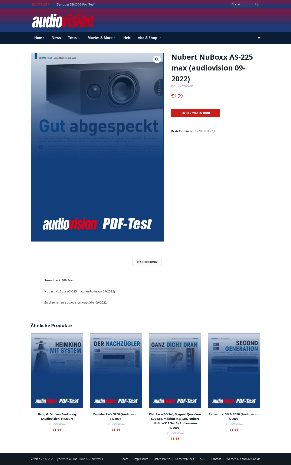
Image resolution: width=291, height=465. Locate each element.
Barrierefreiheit (184, 459)
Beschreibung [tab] (147, 261)
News (56, 37)
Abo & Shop (147, 37)
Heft (127, 37)
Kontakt (216, 459)
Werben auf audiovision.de (243, 459)
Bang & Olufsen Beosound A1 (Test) (82, 4)
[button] (157, 59)
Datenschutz (162, 459)
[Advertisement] (182, 19)
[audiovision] (63, 20)
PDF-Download (182, 85)
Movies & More (100, 37)
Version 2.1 (38, 459)
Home (39, 37)
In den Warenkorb (196, 113)
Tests (72, 37)
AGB (202, 459)
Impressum (141, 459)
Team (124, 459)
